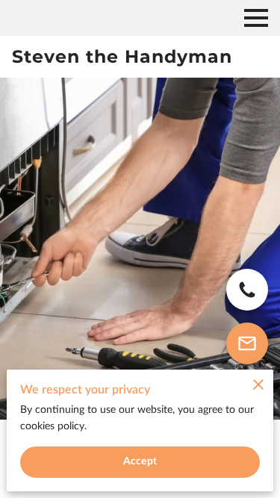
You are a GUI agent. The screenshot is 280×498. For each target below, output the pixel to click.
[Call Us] (247, 290)
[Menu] (256, 18)
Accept (140, 461)
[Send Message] (247, 343)
